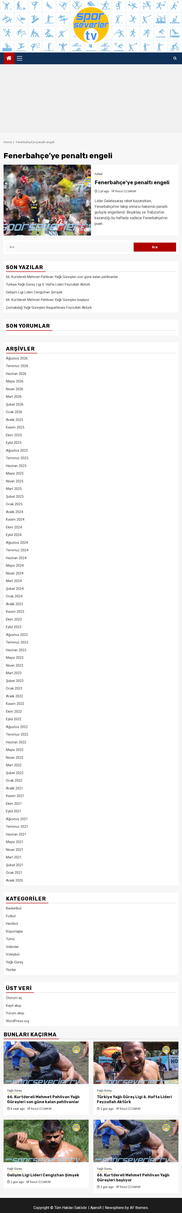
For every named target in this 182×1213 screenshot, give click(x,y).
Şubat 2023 (14, 681)
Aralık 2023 (14, 604)
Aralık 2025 (14, 420)
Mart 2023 (14, 673)
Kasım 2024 (15, 519)
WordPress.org (17, 1021)
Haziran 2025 (16, 466)
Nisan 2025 (14, 481)
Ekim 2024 (14, 527)
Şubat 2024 (14, 589)
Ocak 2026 (14, 412)
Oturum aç (14, 998)
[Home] (9, 58)
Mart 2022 (14, 765)
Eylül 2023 (13, 627)
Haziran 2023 (16, 650)
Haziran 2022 (16, 742)
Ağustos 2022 (17, 727)
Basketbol (13, 908)
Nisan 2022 (14, 757)
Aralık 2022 (14, 696)
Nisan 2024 (14, 573)
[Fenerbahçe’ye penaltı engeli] (47, 200)
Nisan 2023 (14, 665)
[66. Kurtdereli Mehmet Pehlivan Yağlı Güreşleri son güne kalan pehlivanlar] (46, 1063)
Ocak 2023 (14, 688)
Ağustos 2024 (17, 542)
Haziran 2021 (16, 834)
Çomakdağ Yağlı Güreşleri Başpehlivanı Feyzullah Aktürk (49, 307)
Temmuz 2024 (17, 550)
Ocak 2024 (14, 596)
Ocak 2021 (14, 872)
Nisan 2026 (14, 389)
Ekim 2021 (14, 804)
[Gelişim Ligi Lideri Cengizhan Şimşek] (46, 1141)
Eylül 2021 (13, 811)
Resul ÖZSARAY (125, 191)
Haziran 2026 (16, 374)
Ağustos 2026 (17, 358)
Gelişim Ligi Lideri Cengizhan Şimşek (34, 292)
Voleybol (12, 954)
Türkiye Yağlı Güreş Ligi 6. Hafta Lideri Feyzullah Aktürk (48, 284)
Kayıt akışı (13, 1005)
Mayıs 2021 (14, 842)
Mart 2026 (14, 396)
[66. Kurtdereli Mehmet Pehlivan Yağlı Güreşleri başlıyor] (135, 1141)
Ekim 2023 (14, 619)
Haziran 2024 (16, 558)
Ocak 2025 (14, 504)
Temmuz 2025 (17, 458)
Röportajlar (14, 931)
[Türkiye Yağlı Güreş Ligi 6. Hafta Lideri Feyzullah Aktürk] (135, 1063)
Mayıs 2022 (14, 750)
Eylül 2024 (13, 535)
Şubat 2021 (14, 865)
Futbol (98, 174)
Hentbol (12, 924)
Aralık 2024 (14, 512)
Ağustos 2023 (17, 635)
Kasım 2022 (15, 704)
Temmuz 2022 (17, 734)
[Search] (175, 58)
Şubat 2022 (14, 773)
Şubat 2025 (14, 496)
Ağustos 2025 (17, 450)
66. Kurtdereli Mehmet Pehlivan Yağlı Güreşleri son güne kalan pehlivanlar (62, 277)
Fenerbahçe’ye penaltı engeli (132, 182)
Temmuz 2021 (17, 826)
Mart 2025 (14, 489)
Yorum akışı (15, 1013)
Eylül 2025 (13, 443)
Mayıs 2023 (14, 658)
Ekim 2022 (14, 711)
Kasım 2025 (15, 427)
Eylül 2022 (13, 719)
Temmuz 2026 (17, 366)
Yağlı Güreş (14, 962)
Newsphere (114, 1207)
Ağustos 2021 (17, 819)
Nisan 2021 (14, 850)
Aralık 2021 (14, 788)
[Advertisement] (91, 100)
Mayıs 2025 (14, 473)
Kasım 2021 (15, 796)
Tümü (10, 939)
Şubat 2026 (14, 404)
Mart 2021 (14, 857)
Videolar (12, 947)
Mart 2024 (14, 581)
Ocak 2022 (14, 780)
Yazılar (11, 970)
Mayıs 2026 (14, 381)
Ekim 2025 (14, 435)
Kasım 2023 (15, 611)
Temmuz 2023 (17, 642)
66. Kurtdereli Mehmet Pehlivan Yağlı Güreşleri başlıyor (47, 300)
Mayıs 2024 (14, 565)
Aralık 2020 (14, 880)
